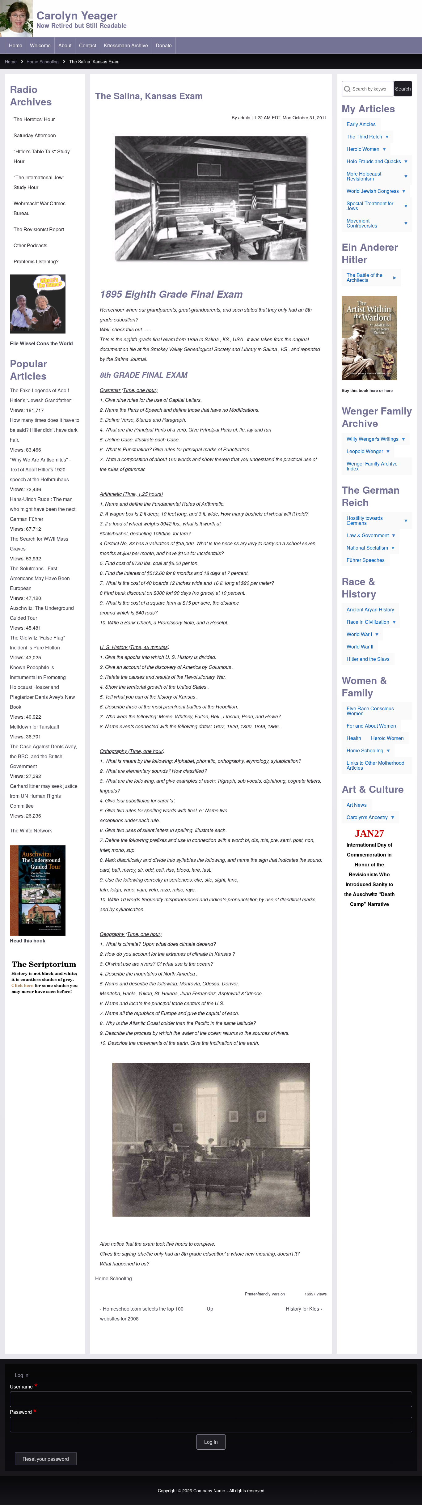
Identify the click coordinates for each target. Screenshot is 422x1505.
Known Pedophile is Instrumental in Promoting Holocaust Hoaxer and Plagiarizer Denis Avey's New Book (42, 687)
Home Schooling (43, 61)
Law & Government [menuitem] (365, 537)
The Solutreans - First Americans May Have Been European (40, 578)
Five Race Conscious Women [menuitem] (370, 711)
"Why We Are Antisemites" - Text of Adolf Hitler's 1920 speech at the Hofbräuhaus (40, 469)
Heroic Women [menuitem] (360, 150)
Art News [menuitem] (357, 804)
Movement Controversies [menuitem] (359, 224)
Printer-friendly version (265, 1294)
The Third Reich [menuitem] (362, 138)
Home (11, 61)
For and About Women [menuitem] (371, 725)
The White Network (31, 830)
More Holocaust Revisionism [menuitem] (361, 177)
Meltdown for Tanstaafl (34, 726)
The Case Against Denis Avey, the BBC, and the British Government (43, 756)
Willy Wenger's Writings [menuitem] (370, 440)
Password (21, 1411)
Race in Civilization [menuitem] (365, 623)
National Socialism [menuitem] (365, 549)
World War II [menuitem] (360, 646)
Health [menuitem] (354, 738)
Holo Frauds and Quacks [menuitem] (371, 163)
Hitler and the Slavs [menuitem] (368, 658)
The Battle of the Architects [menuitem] (362, 278)
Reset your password (46, 1458)
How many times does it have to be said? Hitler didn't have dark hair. (44, 429)
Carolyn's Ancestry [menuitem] (365, 818)
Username (21, 1386)
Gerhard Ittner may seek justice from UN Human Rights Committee (44, 795)
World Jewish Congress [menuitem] (370, 192)
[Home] (16, 18)
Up (210, 1308)
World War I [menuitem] (357, 635)
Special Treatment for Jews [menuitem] (367, 207)
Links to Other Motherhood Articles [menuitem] (375, 765)
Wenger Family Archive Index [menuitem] (372, 466)
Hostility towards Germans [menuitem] (362, 521)
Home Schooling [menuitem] (362, 752)
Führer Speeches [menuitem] (366, 559)
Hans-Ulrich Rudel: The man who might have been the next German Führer (42, 508)
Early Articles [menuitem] (361, 124)
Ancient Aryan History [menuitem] (370, 609)
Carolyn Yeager (76, 15)
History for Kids (304, 1308)
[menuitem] (15, 45)
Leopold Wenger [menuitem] (362, 452)
